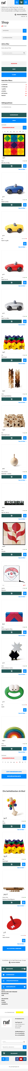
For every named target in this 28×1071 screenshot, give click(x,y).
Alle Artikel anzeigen (14, 948)
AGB (2, 995)
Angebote (4, 1004)
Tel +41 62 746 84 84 (19, 1033)
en (7, 1059)
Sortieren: (3, 124)
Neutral (3, 95)
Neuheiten (14, 63)
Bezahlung (5, 993)
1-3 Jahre (3, 89)
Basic (14, 69)
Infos (14, 120)
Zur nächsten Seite (14, 776)
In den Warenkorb (11, 166)
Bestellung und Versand (9, 991)
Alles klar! (23, 16)
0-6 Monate (4, 86)
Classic (14, 74)
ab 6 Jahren (4, 93)
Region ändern (22, 14)
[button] (14, 31)
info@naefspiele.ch (19, 1031)
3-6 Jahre (3, 91)
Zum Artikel (22, 169)
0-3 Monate (4, 84)
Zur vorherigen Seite (14, 771)
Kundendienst (14, 115)
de (3, 1059)
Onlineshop (14, 1053)
